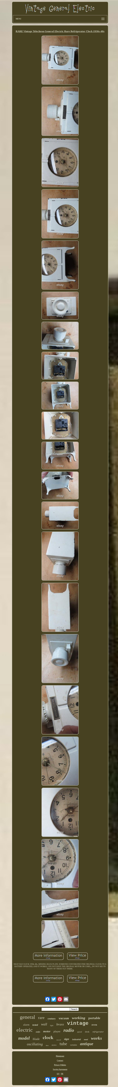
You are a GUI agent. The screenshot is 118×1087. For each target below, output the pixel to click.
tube (63, 1043)
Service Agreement (60, 1069)
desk (87, 1031)
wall (44, 1024)
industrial (76, 1039)
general (27, 1017)
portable (94, 1018)
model (24, 1038)
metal (86, 1039)
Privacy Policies (60, 1065)
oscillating (35, 1044)
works (96, 1038)
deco (47, 1045)
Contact (60, 1060)
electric (24, 1030)
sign (66, 1039)
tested (35, 1025)
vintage (77, 1023)
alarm (26, 1024)
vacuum (64, 1018)
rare (41, 1017)
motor (46, 1031)
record (58, 1040)
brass (60, 1024)
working (78, 1018)
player (56, 1031)
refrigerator (98, 1031)
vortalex (73, 1045)
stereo (54, 1045)
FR (62, 1074)
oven (94, 1024)
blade (36, 1039)
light (51, 1025)
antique (86, 1044)
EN (58, 1074)
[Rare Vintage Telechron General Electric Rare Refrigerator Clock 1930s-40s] (60, 60)
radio (68, 1030)
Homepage (60, 1056)
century (52, 1018)
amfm (38, 1032)
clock (48, 1037)
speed (79, 1032)
